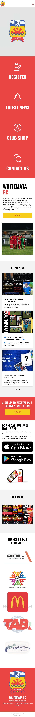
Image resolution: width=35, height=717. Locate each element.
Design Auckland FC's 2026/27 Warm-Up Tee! (14, 376)
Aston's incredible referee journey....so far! (13, 300)
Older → (17, 389)
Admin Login (18, 715)
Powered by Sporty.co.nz (17, 713)
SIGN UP (17, 412)
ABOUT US (17, 215)
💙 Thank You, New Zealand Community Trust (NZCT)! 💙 (14, 338)
